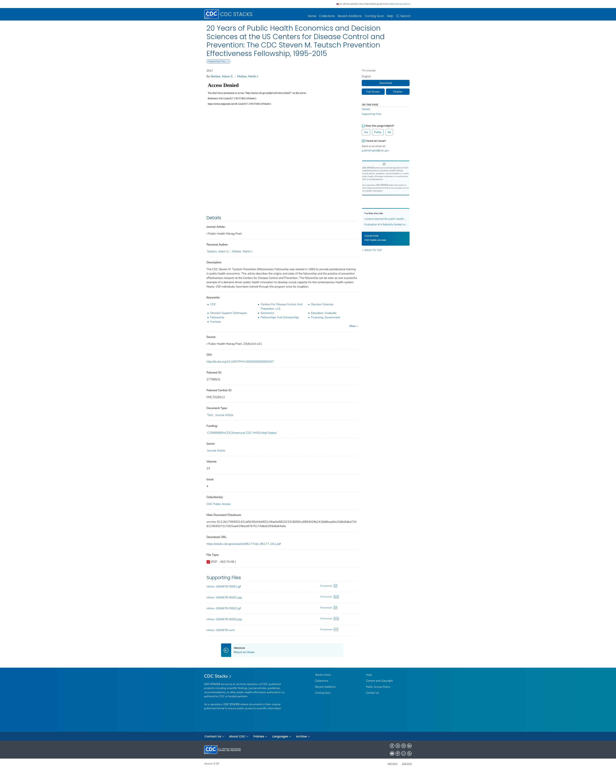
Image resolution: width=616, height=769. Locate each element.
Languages (280, 736)
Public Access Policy (378, 687)
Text (210, 415)
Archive (301, 736)
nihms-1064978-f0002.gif (223, 608)
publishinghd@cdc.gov (375, 150)
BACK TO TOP (373, 250)
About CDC (237, 736)
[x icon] (397, 745)
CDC (213, 304)
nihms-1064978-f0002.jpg (224, 619)
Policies (258, 736)
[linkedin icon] (409, 745)
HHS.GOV (393, 763)
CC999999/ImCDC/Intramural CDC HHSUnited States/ (242, 433)
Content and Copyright (379, 681)
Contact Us (372, 693)
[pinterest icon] (397, 753)
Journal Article (224, 415)
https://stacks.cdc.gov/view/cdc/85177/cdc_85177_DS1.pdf (243, 544)
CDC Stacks (216, 676)
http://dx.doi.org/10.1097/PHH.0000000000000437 (240, 361)
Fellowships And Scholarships (280, 317)
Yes (366, 132)
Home (312, 16)
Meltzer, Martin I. (248, 76)
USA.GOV (407, 763)
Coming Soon (374, 16)
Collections (327, 16)
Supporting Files (371, 114)
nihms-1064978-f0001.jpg (224, 597)
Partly (377, 132)
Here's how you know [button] (399, 4)
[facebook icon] (392, 745)
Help (390, 16)
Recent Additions (350, 16)
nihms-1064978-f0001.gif (223, 586)
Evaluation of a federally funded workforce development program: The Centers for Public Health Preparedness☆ (385, 224)
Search (405, 16)
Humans (215, 322)
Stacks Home (323, 675)
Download (327, 585)
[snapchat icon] (403, 753)
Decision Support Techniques (228, 313)
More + (353, 326)
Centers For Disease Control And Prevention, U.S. (281, 306)
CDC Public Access (218, 504)
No (389, 132)
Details (366, 109)
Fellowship (217, 317)
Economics (267, 313)
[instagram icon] (403, 745)
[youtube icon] (392, 753)
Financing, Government (325, 317)
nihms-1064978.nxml (220, 630)
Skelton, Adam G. (222, 76)
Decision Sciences (322, 304)
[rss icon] (409, 753)
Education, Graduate (323, 313)
